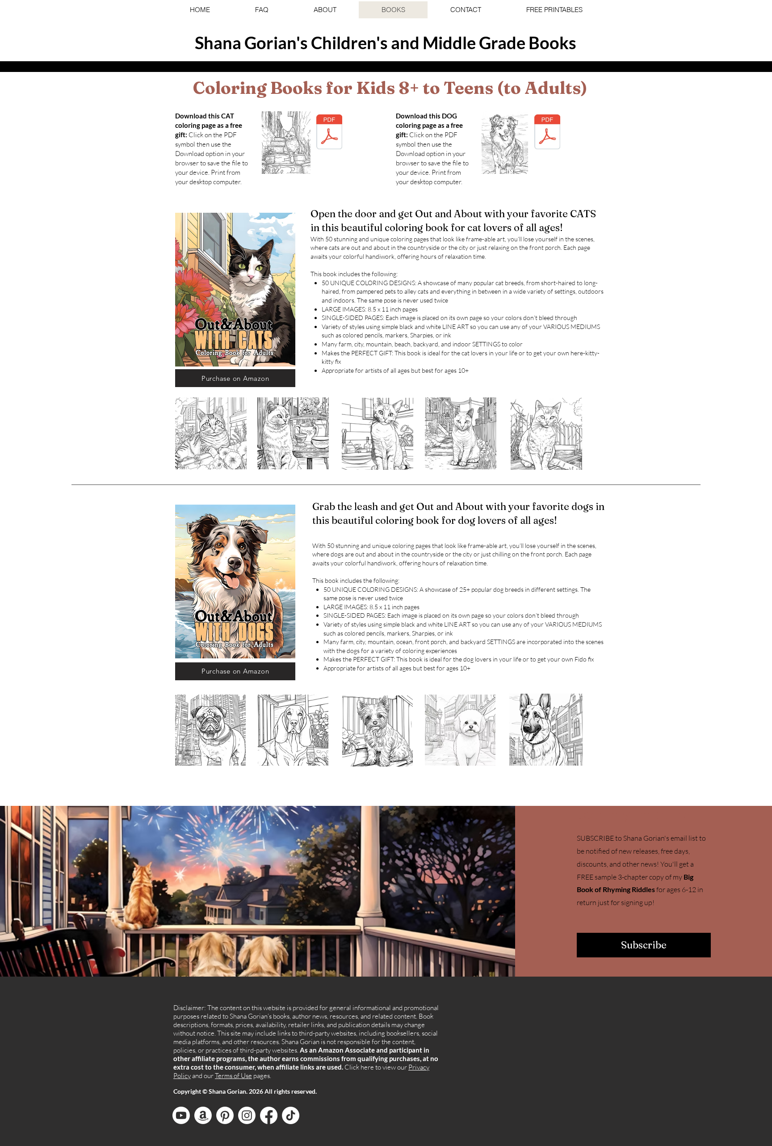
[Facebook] (268, 1115)
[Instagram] (247, 1115)
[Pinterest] (225, 1115)
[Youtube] (181, 1115)
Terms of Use (233, 1075)
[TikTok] (290, 1115)
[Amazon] (203, 1115)
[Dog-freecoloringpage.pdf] (547, 132)
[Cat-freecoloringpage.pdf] (329, 132)
